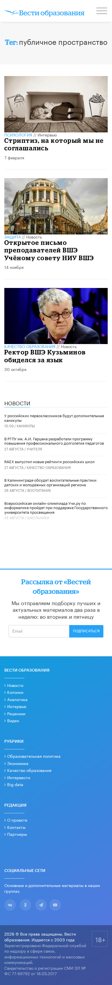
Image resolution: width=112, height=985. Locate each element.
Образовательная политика (34, 756)
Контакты (16, 827)
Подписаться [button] (86, 631)
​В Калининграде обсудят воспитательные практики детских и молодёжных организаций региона (50, 482)
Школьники (38, 517)
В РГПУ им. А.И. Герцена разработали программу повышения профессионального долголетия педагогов (54, 440)
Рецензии (16, 713)
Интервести (18, 777)
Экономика (17, 763)
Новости (15, 685)
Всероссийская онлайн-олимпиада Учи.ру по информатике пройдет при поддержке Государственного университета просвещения (56, 507)
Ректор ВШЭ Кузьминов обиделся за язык (45, 355)
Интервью (47, 134)
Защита (12, 236)
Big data (15, 784)
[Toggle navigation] (102, 11)
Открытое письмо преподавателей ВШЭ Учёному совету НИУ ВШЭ (49, 250)
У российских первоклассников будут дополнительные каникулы (54, 417)
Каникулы (26, 425)
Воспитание (39, 490)
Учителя (34, 448)
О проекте (17, 819)
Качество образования (29, 346)
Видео (13, 720)
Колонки (15, 692)
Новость (34, 236)
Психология (18, 134)
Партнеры (17, 834)
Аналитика (17, 699)
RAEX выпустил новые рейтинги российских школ (49, 461)
